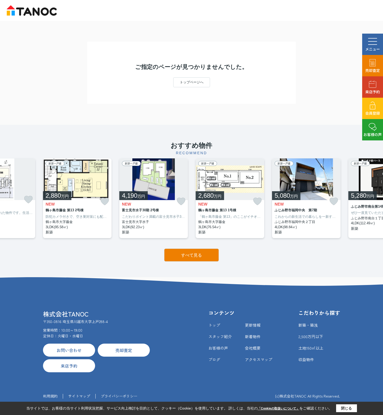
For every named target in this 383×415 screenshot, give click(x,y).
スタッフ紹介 (220, 336)
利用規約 (50, 396)
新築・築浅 (308, 325)
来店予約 (372, 91)
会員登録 (372, 113)
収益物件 (306, 359)
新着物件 (253, 336)
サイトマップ (79, 396)
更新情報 (253, 325)
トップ (214, 325)
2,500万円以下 (310, 336)
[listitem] (77, 198)
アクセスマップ (258, 359)
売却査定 (372, 70)
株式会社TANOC (66, 313)
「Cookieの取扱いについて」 (278, 408)
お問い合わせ (69, 350)
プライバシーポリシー (119, 396)
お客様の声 (372, 134)
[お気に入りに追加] (28, 199)
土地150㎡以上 (310, 348)
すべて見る (191, 255)
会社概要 (253, 348)
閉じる (346, 408)
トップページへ (191, 82)
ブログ (214, 359)
